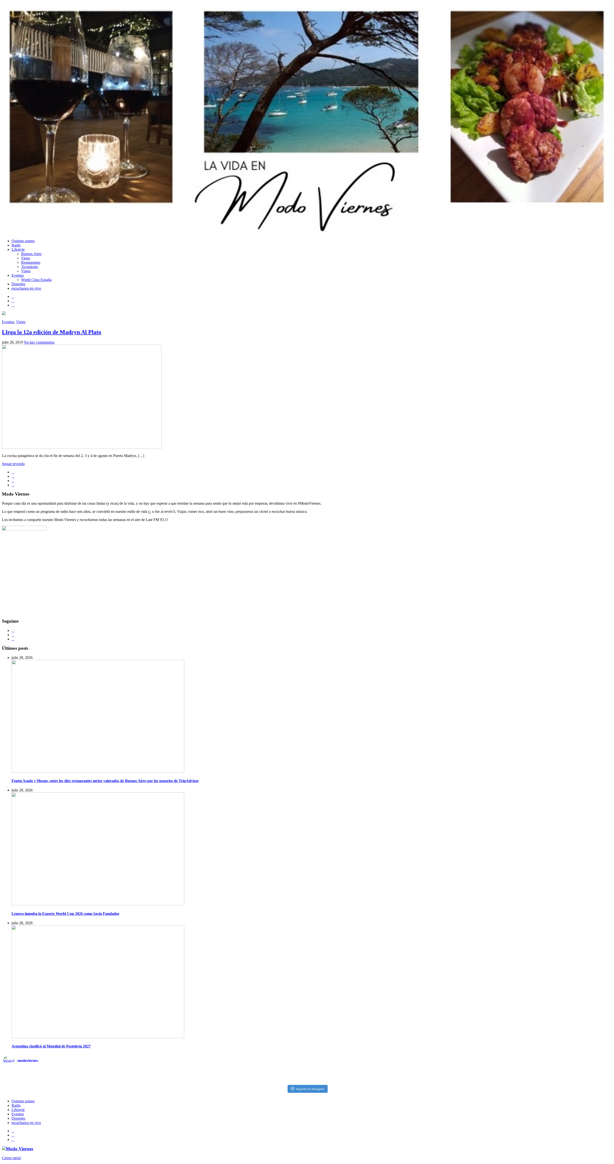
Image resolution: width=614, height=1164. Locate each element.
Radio (16, 245)
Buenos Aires (31, 254)
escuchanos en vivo (26, 288)
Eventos (18, 275)
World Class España (36, 280)
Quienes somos (23, 241)
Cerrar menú (11, 1158)
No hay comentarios (39, 342)
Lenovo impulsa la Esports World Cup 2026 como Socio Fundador (65, 914)
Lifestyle (18, 249)
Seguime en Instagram (310, 1089)
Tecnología (29, 267)
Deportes (18, 284)
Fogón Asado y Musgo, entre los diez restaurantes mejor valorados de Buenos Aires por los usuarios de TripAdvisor (105, 781)
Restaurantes (30, 262)
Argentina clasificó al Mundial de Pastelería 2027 (51, 1046)
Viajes (25, 271)
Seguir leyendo (13, 464)
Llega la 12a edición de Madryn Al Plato (51, 332)
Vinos (25, 258)
